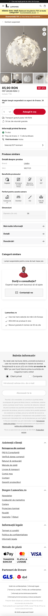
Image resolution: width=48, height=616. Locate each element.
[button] (5, 78)
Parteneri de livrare (14, 570)
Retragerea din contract (13, 448)
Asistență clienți (12, 442)
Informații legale (12, 525)
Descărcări (8, 241)
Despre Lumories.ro (14, 490)
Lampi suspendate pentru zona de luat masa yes (23, 261)
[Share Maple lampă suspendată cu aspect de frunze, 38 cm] (44, 34)
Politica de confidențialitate (15, 534)
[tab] (24, 462)
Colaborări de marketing (13, 500)
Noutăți (5, 512)
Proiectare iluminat (10, 508)
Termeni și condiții (10, 530)
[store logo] (13, 6)
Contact (5, 478)
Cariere (5, 504)
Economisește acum (28, 12)
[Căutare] (41, 6)
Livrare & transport (11, 469)
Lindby (27, 163)
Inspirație (6, 517)
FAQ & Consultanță (10, 452)
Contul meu (7, 473)
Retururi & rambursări (12, 461)
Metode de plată (9, 465)
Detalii (6, 233)
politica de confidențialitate (24, 426)
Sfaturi (15, 517)
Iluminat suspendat (12, 22)
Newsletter (7, 495)
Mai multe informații (13, 226)
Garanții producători (11, 482)
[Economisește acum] (24, 13)
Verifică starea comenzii (13, 456)
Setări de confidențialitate (18, 586)
